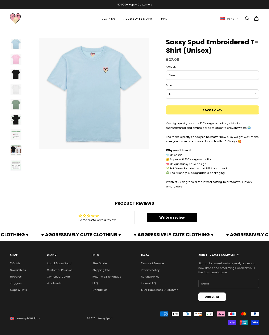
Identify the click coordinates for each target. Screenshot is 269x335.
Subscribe (212, 297)
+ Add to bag (212, 110)
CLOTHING (108, 19)
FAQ (95, 283)
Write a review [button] (172, 217)
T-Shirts (15, 263)
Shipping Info (101, 270)
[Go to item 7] (16, 135)
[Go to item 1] (16, 44)
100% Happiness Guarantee (159, 290)
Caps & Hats (18, 290)
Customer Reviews (60, 270)
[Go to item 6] (16, 120)
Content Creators (59, 277)
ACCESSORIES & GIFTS (138, 19)
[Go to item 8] (16, 150)
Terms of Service (152, 263)
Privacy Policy (150, 270)
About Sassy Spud (59, 263)
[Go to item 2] (16, 59)
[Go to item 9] (16, 165)
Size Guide (99, 263)
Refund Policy (150, 277)
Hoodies (16, 277)
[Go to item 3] (16, 74)
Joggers (16, 283)
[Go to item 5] (16, 104)
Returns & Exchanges (106, 277)
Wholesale (54, 283)
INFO (164, 19)
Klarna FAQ (148, 283)
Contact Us (99, 290)
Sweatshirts (18, 270)
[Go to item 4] (16, 89)
